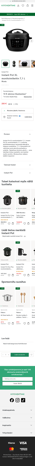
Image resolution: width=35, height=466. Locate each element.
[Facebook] (12, 400)
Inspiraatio (6, 425)
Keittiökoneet (6, 18)
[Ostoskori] (27, 5)
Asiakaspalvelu (8, 410)
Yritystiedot (7, 433)
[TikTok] (23, 400)
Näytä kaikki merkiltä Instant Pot (12, 236)
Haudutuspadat (17, 18)
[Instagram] (17, 400)
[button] (5, 85)
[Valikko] (32, 5)
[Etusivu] (8, 5)
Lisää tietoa (28, 117)
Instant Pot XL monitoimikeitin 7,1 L (13, 20)
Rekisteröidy (28, 96)
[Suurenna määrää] (8, 355)
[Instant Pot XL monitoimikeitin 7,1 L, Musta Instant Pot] (17, 40)
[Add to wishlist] (9, 223)
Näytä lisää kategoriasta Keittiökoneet (15, 343)
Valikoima (6, 417)
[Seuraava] (31, 41)
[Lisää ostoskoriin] (13, 223)
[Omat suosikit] (23, 5)
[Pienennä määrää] (3, 355)
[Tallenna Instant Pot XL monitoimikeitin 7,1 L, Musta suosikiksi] (31, 355)
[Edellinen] (3, 41)
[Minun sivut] (18, 5)
